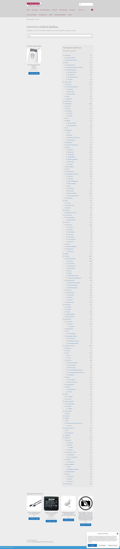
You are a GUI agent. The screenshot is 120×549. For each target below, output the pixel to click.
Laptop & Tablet (68, 82)
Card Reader (70, 178)
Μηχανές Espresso (72, 219)
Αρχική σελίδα (31, 19)
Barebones (68, 106)
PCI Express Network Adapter (74, 282)
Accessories (70, 89)
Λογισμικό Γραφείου (72, 125)
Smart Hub (70, 229)
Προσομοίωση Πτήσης (73, 77)
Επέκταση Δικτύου (70, 292)
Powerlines (70, 299)
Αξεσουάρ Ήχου (69, 328)
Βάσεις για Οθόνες (72, 183)
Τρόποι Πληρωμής (63, 9)
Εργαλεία (68, 244)
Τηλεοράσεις (67, 435)
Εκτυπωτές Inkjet (72, 365)
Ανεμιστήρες (71, 251)
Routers (69, 270)
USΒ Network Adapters (73, 287)
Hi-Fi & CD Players (72, 333)
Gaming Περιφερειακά (71, 69)
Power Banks (71, 476)
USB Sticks (70, 135)
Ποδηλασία (68, 406)
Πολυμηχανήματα (70, 384)
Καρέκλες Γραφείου (70, 314)
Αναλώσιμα (68, 309)
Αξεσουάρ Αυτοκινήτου (71, 212)
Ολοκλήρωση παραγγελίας (60, 14)
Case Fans (70, 113)
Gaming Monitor (71, 74)
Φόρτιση (68, 474)
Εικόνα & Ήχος (68, 319)
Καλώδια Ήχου (71, 154)
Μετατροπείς (71, 190)
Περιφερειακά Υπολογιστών (72, 174)
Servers (66, 200)
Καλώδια (68, 147)
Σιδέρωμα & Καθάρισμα (71, 246)
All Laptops (68, 84)
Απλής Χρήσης (71, 454)
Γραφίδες (67, 253)
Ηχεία (69, 186)
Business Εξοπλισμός (71, 258)
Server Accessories (70, 205)
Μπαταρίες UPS (69, 433)
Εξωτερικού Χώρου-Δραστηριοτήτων (74, 423)
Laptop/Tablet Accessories (72, 86)
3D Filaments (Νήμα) (70, 57)
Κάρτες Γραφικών (70, 166)
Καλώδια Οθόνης (71, 157)
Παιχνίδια (67, 418)
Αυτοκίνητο (67, 210)
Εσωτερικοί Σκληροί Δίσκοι (72, 144)
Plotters (68, 350)
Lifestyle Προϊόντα (70, 403)
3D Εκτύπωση (68, 55)
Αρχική (28, 9)
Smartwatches (71, 462)
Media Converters (71, 266)
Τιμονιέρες (70, 79)
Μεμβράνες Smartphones (73, 469)
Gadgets (71, 447)
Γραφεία (68, 311)
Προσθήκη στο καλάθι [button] (34, 73)
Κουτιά (67, 169)
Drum (69, 355)
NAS (69, 132)
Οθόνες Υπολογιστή (72, 193)
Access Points (71, 295)
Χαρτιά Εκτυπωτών (70, 316)
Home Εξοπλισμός (70, 280)
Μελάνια (68, 377)
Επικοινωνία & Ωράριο (45, 9)
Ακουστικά (70, 449)
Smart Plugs (70, 234)
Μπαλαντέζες (71, 161)
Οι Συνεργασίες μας (43, 14)
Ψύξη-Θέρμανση (69, 249)
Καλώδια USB (71, 152)
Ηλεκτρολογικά (68, 411)
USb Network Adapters (73, 285)
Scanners (70, 391)
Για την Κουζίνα (68, 215)
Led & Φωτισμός (68, 101)
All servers (68, 203)
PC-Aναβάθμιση (68, 103)
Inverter (68, 413)
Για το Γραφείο (69, 396)
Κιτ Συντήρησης (71, 379)
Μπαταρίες (67, 416)
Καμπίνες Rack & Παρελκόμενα (74, 278)
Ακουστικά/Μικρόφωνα (73, 181)
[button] (117, 533)
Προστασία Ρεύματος (69, 428)
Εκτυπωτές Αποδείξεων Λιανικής (75, 370)
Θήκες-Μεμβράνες (70, 464)
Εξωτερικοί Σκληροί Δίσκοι (74, 137)
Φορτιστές (70, 481)
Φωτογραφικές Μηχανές (71, 336)
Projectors (70, 324)
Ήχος (67, 331)
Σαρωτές (68, 386)
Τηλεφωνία (67, 437)
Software (68, 120)
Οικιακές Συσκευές (70, 217)
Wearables (68, 459)
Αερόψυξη (70, 115)
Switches (70, 273)
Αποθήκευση (69, 130)
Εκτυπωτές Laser (71, 367)
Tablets (68, 96)
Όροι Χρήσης (72, 9)
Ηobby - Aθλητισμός (69, 401)
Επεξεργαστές (69, 142)
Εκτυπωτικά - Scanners (70, 345)
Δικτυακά (67, 256)
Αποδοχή (92, 545)
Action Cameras (71, 338)
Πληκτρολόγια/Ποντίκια (73, 195)
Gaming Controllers (72, 72)
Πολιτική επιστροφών (31, 14)
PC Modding (68, 111)
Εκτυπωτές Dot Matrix (73, 362)
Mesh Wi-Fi (70, 297)
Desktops (68, 108)
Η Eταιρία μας (35, 9)
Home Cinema (69, 321)
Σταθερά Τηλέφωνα (70, 471)
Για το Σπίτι (67, 222)
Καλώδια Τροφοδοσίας (73, 159)
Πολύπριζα (70, 164)
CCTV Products (71, 263)
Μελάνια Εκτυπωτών (72, 382)
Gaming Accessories (70, 65)
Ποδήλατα (70, 408)
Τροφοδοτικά (69, 98)
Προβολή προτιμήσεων (112, 545)
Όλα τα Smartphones (72, 457)
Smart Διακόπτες (72, 239)
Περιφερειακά (71, 374)
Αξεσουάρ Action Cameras (73, 341)
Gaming (66, 62)
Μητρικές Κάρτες (70, 171)
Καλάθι (50, 14)
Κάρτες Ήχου (71, 188)
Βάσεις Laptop (71, 91)
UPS (67, 430)
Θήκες (69, 466)
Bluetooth (70, 445)
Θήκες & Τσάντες (71, 94)
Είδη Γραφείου (68, 304)
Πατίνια (69, 425)
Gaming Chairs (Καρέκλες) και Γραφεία (74, 67)
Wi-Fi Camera (71, 241)
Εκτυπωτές (68, 360)
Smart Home (69, 224)
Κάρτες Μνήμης (71, 140)
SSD (67, 127)
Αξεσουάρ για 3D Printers (71, 60)
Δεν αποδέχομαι (102, 545)
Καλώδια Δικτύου (70, 302)
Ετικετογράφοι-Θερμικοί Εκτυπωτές (76, 372)
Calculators (68, 307)
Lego (67, 420)
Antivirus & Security (72, 123)
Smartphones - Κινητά (71, 452)
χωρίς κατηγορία (68, 483)
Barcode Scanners (72, 389)
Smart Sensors (71, 236)
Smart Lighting (71, 232)
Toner (67, 353)
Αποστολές (54, 9)
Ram (67, 118)
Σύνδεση (70, 14)
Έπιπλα (66, 394)
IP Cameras (68, 290)
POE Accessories (71, 268)
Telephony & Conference (73, 275)
